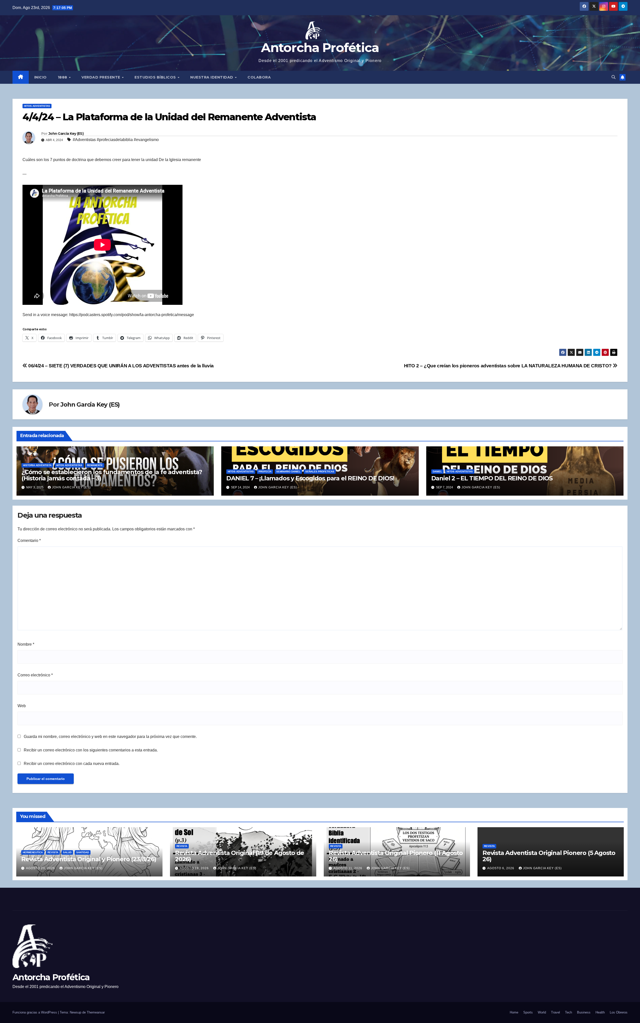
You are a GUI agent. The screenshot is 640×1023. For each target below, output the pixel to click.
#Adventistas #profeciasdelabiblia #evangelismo (116, 140)
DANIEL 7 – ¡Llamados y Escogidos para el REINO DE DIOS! (310, 478)
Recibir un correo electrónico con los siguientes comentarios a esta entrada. (91, 750)
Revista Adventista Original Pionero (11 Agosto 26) (396, 856)
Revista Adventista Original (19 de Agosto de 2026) (239, 856)
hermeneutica (33, 852)
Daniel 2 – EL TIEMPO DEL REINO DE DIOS (491, 478)
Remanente (95, 465)
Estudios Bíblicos (155, 77)
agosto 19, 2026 (195, 868)
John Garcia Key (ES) (66, 133)
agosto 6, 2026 (501, 868)
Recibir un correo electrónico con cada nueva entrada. (72, 763)
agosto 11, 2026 (348, 868)
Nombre (26, 644)
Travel (555, 1012)
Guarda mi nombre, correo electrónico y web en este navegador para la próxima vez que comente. (110, 736)
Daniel (437, 471)
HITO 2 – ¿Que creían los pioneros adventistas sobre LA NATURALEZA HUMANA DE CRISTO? (508, 365)
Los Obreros (619, 1012)
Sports (528, 1012)
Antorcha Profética (320, 47)
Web (22, 706)
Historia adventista (37, 465)
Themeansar (96, 1012)
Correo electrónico (35, 675)
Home (514, 1012)
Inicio (40, 77)
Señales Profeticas (319, 471)
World (542, 1012)
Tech (568, 1012)
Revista (53, 852)
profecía (265, 471)
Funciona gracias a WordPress (35, 1012)
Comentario (29, 540)
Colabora (259, 77)
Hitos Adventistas (37, 106)
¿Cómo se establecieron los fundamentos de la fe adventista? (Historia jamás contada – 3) (112, 475)
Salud (67, 852)
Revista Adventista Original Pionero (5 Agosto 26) (548, 856)
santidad (82, 852)
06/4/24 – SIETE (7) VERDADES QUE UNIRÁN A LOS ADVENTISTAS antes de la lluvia (120, 365)
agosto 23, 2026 (41, 868)
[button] (614, 77)
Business (583, 1012)
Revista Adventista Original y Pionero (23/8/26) (88, 859)
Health (600, 1012)
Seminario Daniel (288, 471)
